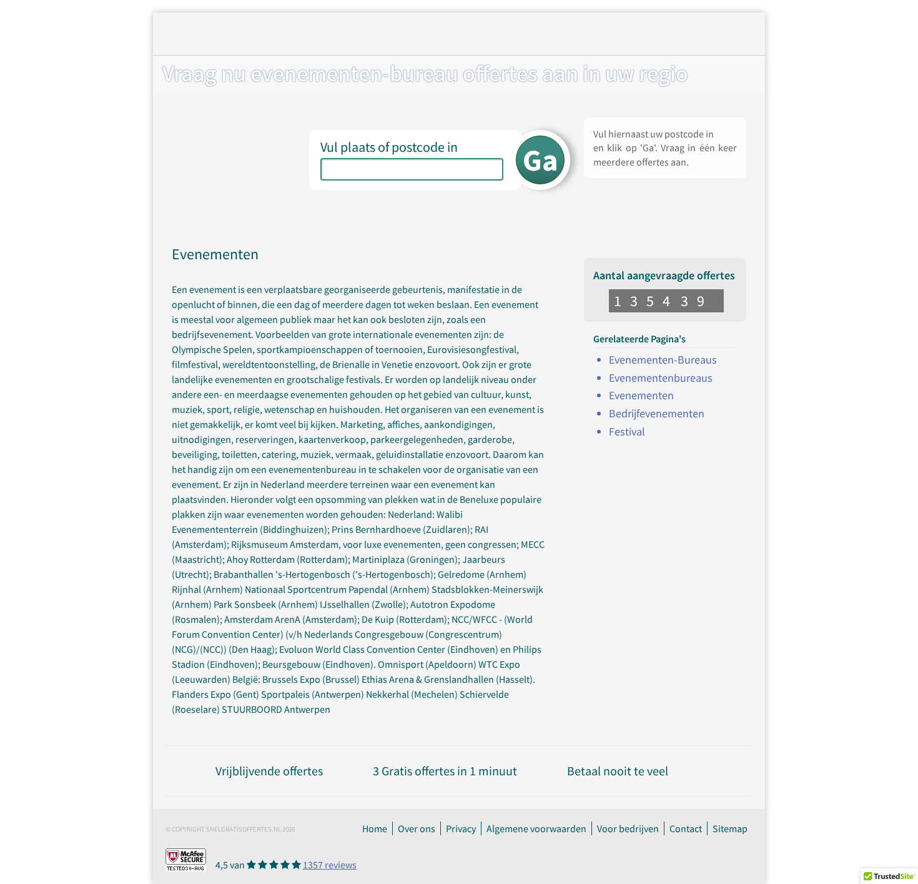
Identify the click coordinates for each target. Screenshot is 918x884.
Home (374, 828)
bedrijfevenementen (656, 413)
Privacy (461, 828)
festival (627, 431)
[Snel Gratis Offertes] (267, 35)
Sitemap (730, 828)
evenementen (641, 395)
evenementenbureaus (661, 377)
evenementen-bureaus (663, 359)
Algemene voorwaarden (536, 828)
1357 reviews (330, 864)
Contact (685, 828)
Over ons (416, 828)
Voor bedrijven (628, 828)
